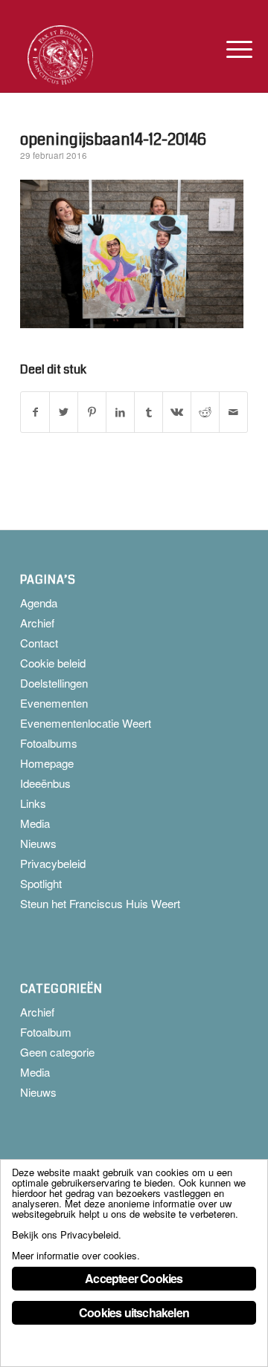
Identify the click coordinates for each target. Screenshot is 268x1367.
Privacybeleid (53, 863)
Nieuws (38, 843)
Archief (37, 622)
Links (33, 803)
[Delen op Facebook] (35, 412)
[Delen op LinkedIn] (120, 412)
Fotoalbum (45, 1032)
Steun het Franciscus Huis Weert (100, 903)
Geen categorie (57, 1052)
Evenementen (54, 703)
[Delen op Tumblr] (148, 412)
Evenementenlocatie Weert (85, 723)
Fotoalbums (48, 743)
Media (35, 823)
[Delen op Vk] (177, 412)
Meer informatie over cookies (74, 1255)
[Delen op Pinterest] (92, 412)
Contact (39, 642)
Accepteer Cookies (133, 1278)
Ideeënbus (45, 783)
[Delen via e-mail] (233, 412)
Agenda (38, 602)
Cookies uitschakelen (134, 1312)
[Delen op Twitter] (63, 412)
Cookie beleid (53, 663)
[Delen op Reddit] (205, 412)
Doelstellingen (54, 683)
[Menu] (227, 49)
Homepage (47, 763)
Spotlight (41, 883)
